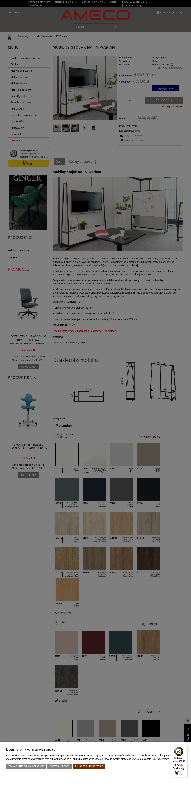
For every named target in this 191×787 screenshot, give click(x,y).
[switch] (178, 773)
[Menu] (185, 747)
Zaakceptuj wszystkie (89, 766)
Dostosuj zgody (59, 766)
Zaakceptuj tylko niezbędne (26, 766)
